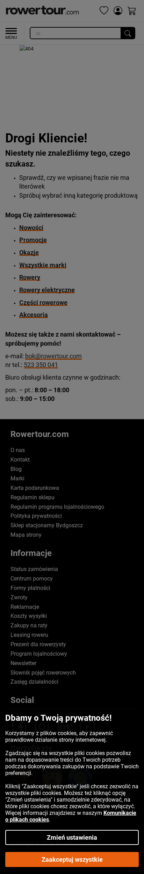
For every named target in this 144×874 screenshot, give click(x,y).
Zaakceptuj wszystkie (72, 859)
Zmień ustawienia (72, 837)
